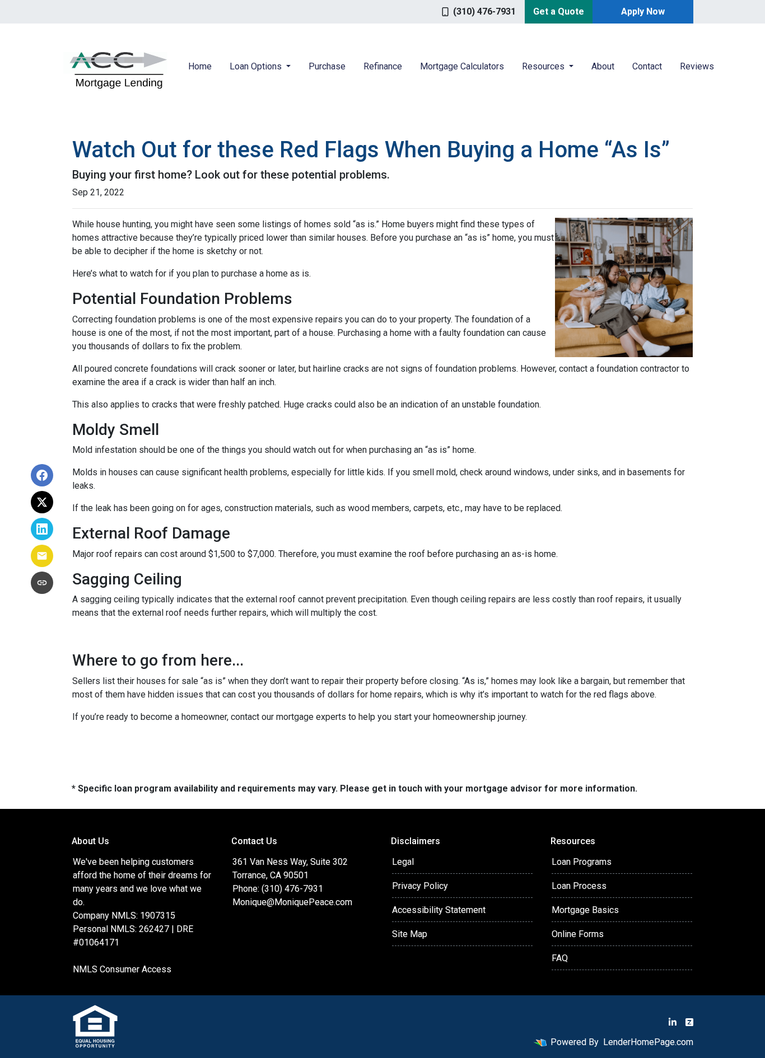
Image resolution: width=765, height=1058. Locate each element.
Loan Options (257, 66)
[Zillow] (689, 1022)
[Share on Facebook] (42, 475)
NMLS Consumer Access (122, 969)
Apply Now (643, 11)
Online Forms (578, 934)
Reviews (697, 66)
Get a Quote (558, 11)
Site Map (409, 934)
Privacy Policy (420, 886)
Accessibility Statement (439, 910)
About (602, 66)
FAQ (560, 958)
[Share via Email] (42, 556)
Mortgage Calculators (462, 66)
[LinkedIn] (673, 1022)
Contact (647, 66)
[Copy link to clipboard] (42, 583)
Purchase (327, 66)
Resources (544, 66)
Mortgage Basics (585, 910)
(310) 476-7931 (484, 11)
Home (200, 66)
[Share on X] (42, 502)
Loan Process (579, 886)
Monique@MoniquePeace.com (292, 902)
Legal (403, 861)
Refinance (382, 66)
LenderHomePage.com (648, 1042)
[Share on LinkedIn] (42, 529)
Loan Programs (582, 861)
